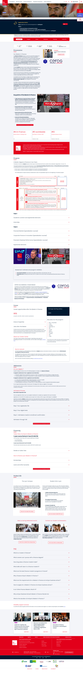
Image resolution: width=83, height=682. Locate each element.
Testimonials (44, 645)
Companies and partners (38, 1)
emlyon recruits (68, 637)
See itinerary (57, 653)
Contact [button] (80, 20)
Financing (55, 39)
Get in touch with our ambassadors (55, 542)
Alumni (36, 637)
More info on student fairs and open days (27, 542)
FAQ (48, 652)
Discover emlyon (19, 1)
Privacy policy (44, 668)
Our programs (12, 1)
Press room (44, 644)
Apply (64, 24)
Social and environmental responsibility (26, 642)
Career (36, 39)
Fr (64, 1)
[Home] (5, 2)
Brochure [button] (80, 15)
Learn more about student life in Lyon (56, 513)
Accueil (3, 18)
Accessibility (53, 668)
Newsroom (21, 637)
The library (58, 645)
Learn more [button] (26, 631)
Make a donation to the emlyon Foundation (51, 637)
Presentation (19, 39)
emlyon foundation (23, 647)
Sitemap (58, 644)
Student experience (47, 1)
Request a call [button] (61, 54)
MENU (81, 0)
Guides (43, 641)
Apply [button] (80, 11)
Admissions (45, 39)
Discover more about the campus (27, 511)
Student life (64, 39)
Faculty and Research (27, 1)
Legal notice (29, 668)
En (66, 1)
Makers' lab (58, 642)
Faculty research (22, 645)
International (44, 642)
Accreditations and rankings (24, 641)
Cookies (37, 668)
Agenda (29, 637)
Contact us (16, 652)
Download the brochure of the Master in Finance (41, 423)
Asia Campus (59, 641)
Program (28, 39)
